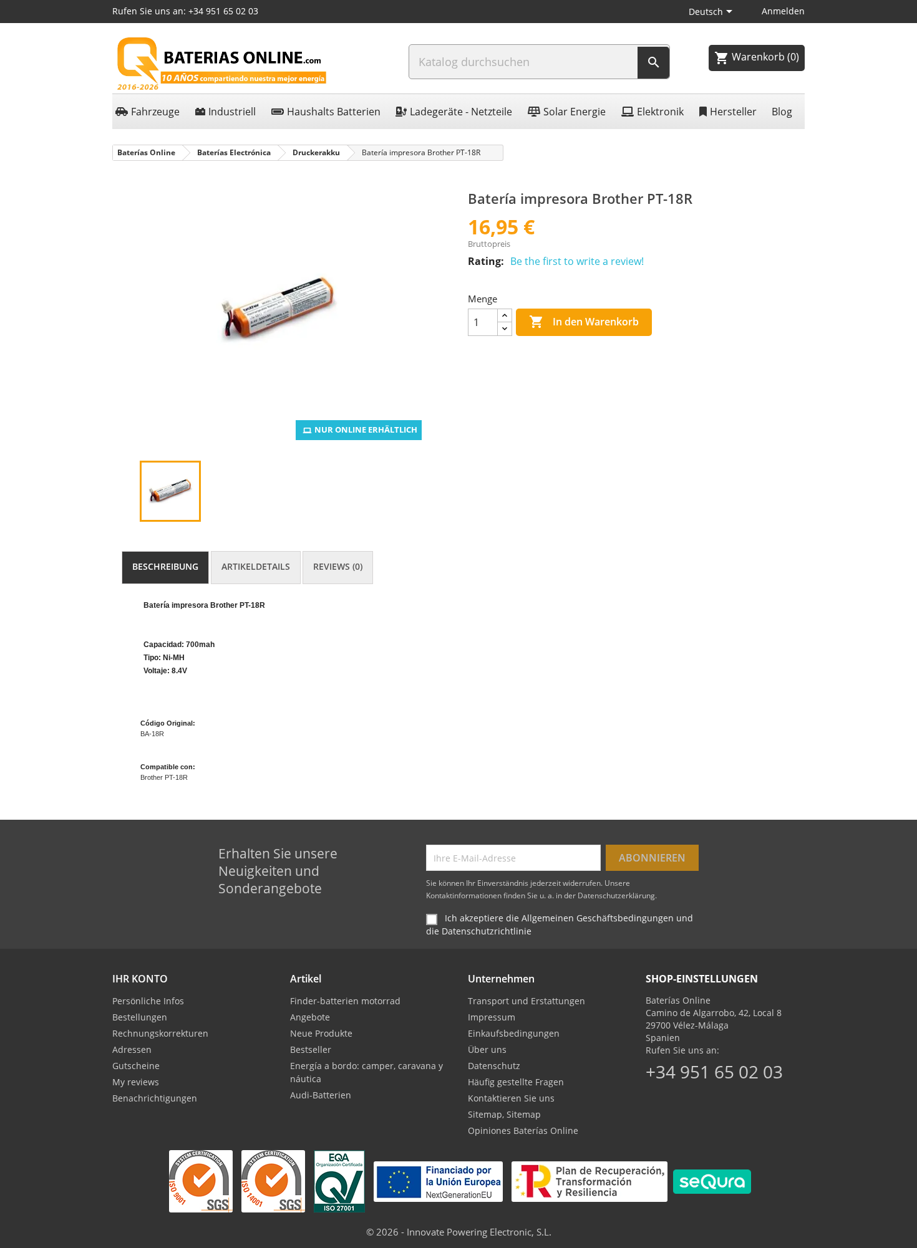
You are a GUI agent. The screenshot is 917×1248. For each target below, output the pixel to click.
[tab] (165, 567)
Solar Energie (574, 111)
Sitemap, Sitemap (504, 1114)
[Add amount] (504, 316)
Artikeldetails (255, 566)
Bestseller (310, 1049)
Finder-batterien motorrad (345, 1001)
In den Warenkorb (584, 321)
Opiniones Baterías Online (523, 1130)
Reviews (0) (337, 566)
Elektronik (660, 111)
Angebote (310, 1017)
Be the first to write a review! (577, 261)
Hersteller (733, 111)
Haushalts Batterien (334, 111)
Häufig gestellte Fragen (516, 1082)
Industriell (232, 111)
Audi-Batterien (320, 1095)
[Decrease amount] (504, 329)
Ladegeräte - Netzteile (461, 111)
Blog (782, 111)
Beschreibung (165, 566)
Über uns (487, 1049)
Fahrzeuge (155, 111)
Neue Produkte (321, 1033)
